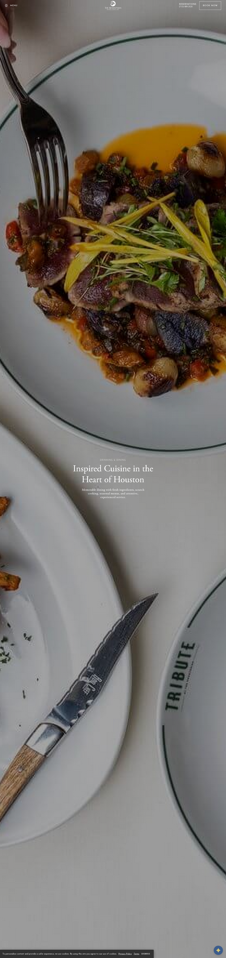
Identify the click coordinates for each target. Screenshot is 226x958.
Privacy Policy (125, 954)
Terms (136, 954)
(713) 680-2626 (185, 7)
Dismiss (145, 954)
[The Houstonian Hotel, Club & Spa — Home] (113, 5)
